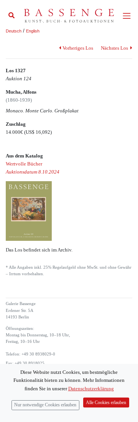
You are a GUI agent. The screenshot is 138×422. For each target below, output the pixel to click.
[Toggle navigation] (127, 16)
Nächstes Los (115, 48)
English (32, 31)
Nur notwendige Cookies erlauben (45, 405)
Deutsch (13, 31)
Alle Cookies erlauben (106, 402)
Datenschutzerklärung (91, 388)
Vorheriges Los (77, 48)
